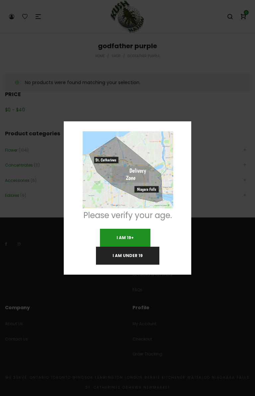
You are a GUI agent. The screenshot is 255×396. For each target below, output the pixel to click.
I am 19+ (125, 237)
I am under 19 (128, 255)
